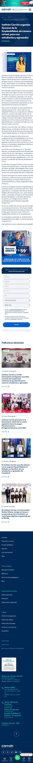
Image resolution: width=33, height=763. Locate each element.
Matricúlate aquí (25, 3)
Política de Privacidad (15, 309)
